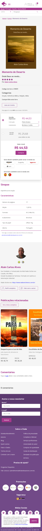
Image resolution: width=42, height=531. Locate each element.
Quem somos (5, 444)
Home (4, 18)
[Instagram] (17, 513)
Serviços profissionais (30, 440)
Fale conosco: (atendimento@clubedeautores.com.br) (18, 471)
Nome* (4, 402)
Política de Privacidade (21, 524)
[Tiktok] (23, 513)
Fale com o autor (30, 288)
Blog (2, 440)
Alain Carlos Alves (11, 82)
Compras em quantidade (31, 447)
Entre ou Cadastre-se (30, 4)
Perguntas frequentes (7, 467)
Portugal (8, 9)
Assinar (6, 420)
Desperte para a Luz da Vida (11, 349)
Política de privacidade (30, 433)
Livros (10, 18)
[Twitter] (3, 513)
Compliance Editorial (29, 437)
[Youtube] (36, 513)
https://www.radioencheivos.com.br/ (23, 282)
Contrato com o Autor (8, 454)
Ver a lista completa (10, 305)
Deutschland (21, 9)
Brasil (2, 9)
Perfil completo (10, 288)
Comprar (21, 153)
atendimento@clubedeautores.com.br (12, 235)
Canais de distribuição (30, 451)
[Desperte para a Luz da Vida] (14, 328)
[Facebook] (10, 513)
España (14, 9)
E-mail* (4, 410)
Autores (3, 437)
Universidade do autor (30, 444)
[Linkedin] (30, 513)
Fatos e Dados (5, 447)
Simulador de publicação (31, 456)
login (6, 376)
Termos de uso (5, 451)
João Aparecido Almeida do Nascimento (9, 353)
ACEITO (34, 521)
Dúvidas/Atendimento (8, 433)
